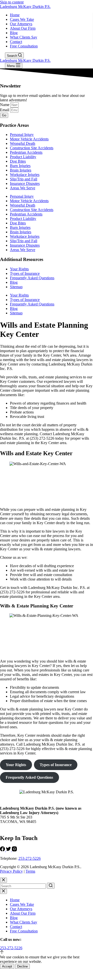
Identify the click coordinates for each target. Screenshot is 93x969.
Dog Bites (18, 161)
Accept (7, 966)
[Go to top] (2, 952)
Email (5, 110)
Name (5, 105)
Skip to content (12, 2)
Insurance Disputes (25, 183)
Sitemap (16, 287)
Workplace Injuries (24, 174)
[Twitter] (9, 850)
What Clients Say (23, 37)
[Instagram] (14, 850)
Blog (14, 33)
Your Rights (19, 269)
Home (15, 15)
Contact (16, 42)
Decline (22, 966)
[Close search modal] (3, 880)
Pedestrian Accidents (26, 152)
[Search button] (51, 886)
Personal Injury (22, 134)
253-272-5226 (29, 858)
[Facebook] (3, 850)
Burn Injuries (20, 166)
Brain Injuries (20, 170)
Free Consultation (24, 46)
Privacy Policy (11, 871)
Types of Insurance (25, 273)
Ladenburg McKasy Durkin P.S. (25, 6)
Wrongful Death (22, 143)
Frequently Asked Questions (32, 278)
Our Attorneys (21, 24)
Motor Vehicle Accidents (29, 139)
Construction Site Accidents (31, 148)
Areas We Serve (22, 188)
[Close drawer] (3, 891)
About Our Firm (22, 28)
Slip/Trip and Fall (23, 179)
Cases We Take (22, 19)
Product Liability (23, 157)
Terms (30, 871)
